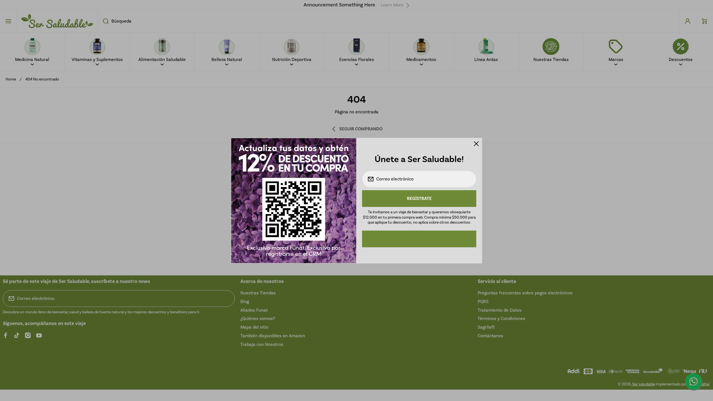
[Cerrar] (476, 143)
